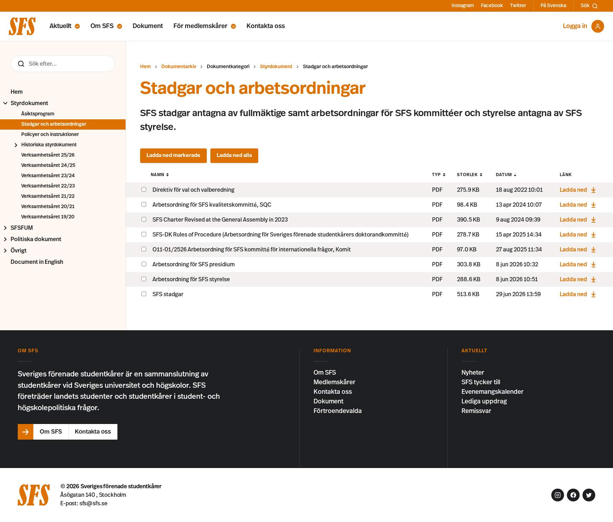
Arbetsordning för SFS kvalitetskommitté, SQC (212, 205)
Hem (17, 92)
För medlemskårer (200, 26)
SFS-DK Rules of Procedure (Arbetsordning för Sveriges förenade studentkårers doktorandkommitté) (281, 235)
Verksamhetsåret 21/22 (47, 196)
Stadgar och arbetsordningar (53, 124)
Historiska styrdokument (49, 144)
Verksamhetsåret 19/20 (47, 216)
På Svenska (553, 5)
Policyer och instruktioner (50, 134)
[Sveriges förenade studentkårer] (22, 26)
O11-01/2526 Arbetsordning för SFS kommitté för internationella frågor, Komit (252, 249)
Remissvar (476, 411)
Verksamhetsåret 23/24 (48, 175)
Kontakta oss (266, 26)
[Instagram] (557, 495)
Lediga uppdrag (484, 401)
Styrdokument (29, 103)
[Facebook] (573, 495)
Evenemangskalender (493, 392)
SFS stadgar (168, 294)
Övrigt (19, 251)
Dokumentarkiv (178, 66)
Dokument (148, 26)
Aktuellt (60, 26)
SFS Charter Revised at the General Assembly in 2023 (220, 220)
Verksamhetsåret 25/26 (47, 155)
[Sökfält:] (63, 63)
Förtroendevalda (338, 411)
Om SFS (102, 26)
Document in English (37, 262)
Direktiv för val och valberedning (193, 190)
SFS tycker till (481, 382)
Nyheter (473, 373)
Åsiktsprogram (37, 114)
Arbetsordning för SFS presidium (194, 264)
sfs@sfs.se (93, 503)
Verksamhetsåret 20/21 (47, 206)
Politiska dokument (36, 239)
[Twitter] (588, 495)
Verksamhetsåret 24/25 (48, 165)
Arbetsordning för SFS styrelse (191, 279)
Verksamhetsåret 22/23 (48, 186)
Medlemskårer (334, 382)
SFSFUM (22, 228)
